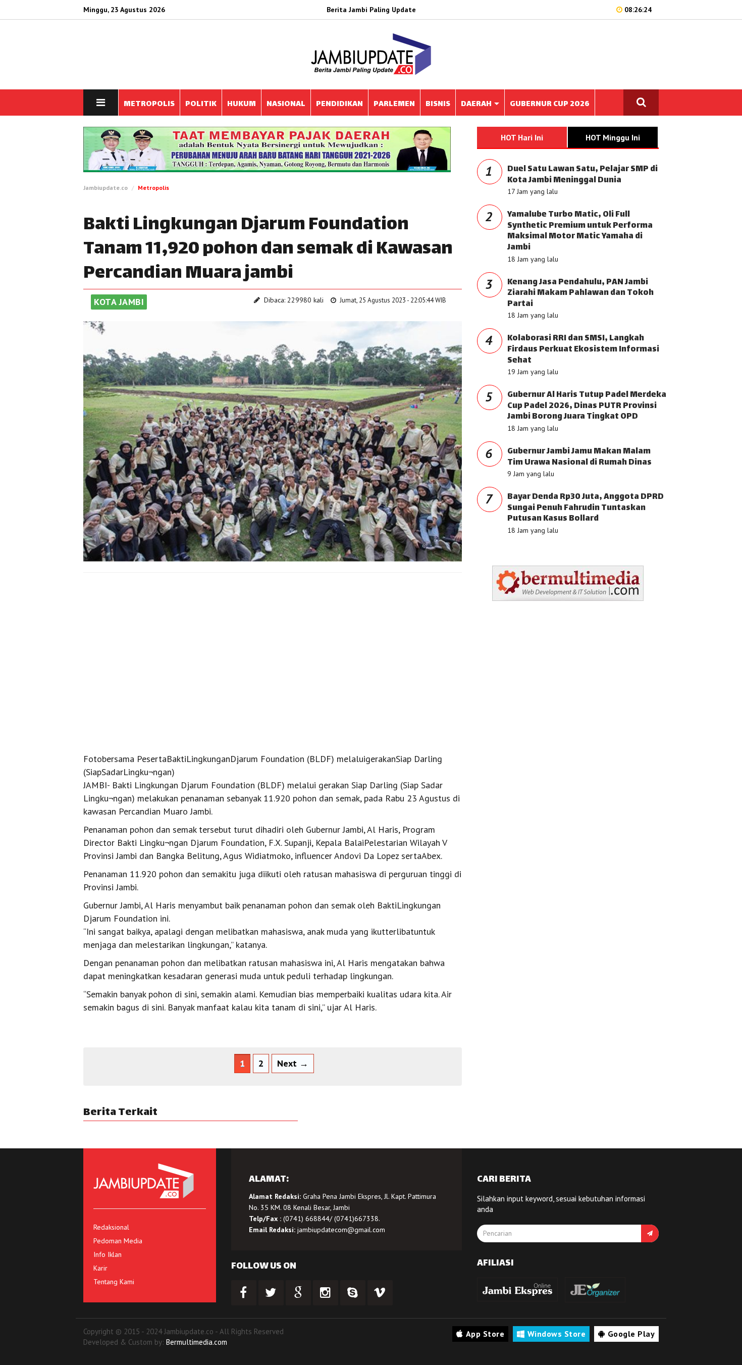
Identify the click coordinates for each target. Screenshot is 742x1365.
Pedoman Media (117, 1240)
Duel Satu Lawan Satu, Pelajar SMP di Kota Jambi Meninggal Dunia (582, 175)
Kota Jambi (119, 302)
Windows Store (556, 1334)
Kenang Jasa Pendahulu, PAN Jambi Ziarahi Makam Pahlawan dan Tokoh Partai (580, 293)
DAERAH (477, 104)
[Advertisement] (272, 653)
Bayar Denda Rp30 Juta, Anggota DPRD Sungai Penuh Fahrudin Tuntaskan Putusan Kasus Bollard (585, 508)
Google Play (631, 1334)
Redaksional (111, 1227)
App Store (485, 1334)
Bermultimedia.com (196, 1342)
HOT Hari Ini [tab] (522, 137)
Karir (100, 1268)
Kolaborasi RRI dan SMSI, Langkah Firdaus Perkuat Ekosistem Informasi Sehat (583, 349)
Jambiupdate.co (105, 187)
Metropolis (153, 187)
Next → (292, 1063)
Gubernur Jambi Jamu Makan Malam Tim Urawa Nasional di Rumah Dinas (579, 457)
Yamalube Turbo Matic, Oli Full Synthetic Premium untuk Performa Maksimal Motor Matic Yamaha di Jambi (580, 231)
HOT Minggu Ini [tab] (613, 137)
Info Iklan (107, 1254)
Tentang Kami (113, 1281)
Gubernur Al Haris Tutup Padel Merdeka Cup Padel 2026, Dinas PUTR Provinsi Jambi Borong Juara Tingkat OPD (586, 406)
